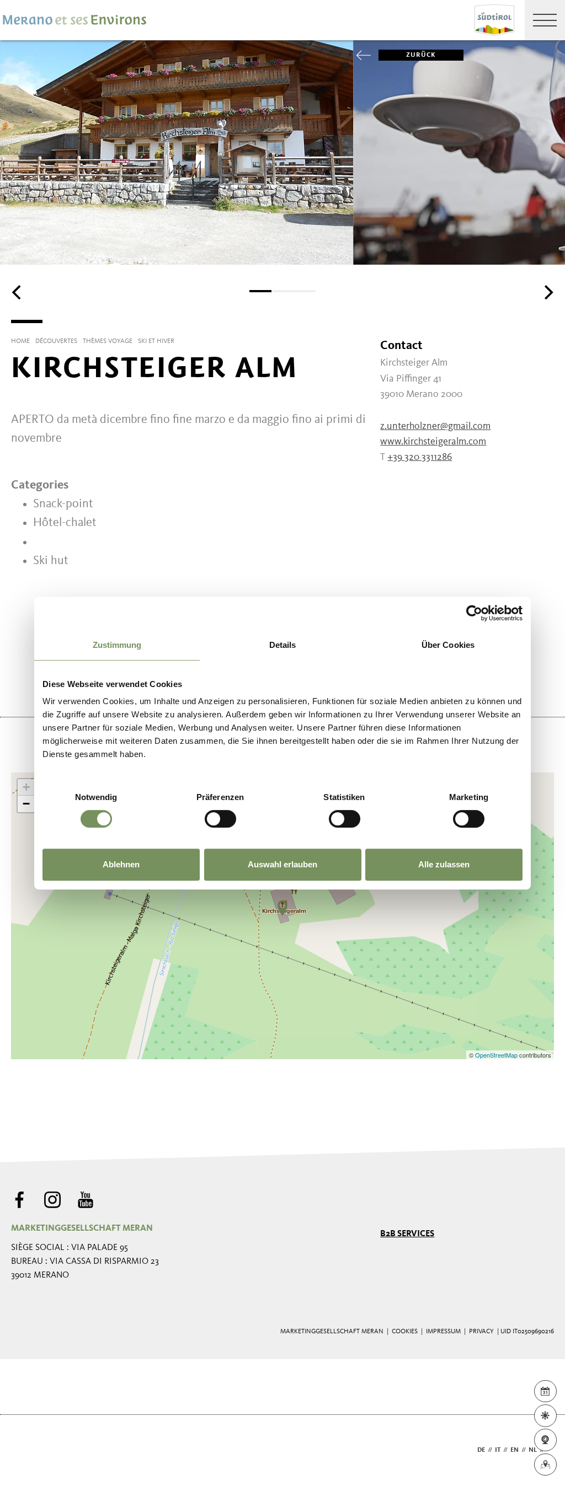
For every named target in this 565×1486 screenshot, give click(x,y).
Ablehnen (121, 864)
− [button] (26, 804)
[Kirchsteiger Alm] (282, 908)
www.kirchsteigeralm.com (433, 442)
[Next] (547, 292)
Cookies (405, 1331)
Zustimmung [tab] (117, 645)
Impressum (443, 1331)
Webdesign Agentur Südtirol (24, 1450)
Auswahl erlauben (282, 864)
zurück (421, 55)
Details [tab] (282, 645)
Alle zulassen (444, 864)
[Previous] (18, 292)
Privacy (481, 1331)
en (514, 1450)
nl (533, 1450)
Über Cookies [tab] (448, 645)
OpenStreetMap (497, 1054)
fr (550, 1450)
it (497, 1450)
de (481, 1450)
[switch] (220, 819)
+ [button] (26, 787)
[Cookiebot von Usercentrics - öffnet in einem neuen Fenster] (474, 613)
